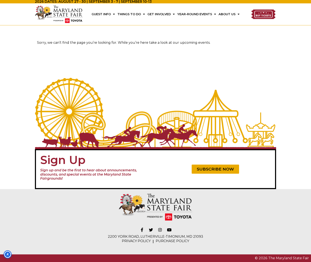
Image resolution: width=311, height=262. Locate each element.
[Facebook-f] (142, 230)
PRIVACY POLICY (136, 241)
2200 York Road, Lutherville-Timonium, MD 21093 (155, 237)
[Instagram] (160, 230)
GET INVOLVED (159, 14)
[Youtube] (169, 230)
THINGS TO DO (129, 14)
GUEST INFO (101, 14)
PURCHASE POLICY (172, 241)
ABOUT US (227, 14)
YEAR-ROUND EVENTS (194, 14)
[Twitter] (151, 230)
